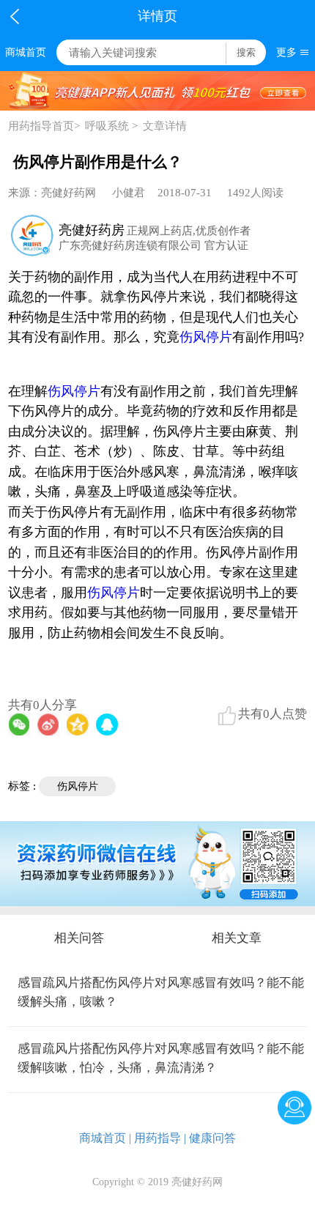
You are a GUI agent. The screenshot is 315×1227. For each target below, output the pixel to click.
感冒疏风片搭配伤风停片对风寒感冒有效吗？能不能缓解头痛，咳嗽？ (161, 992)
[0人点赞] (227, 716)
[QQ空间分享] (78, 724)
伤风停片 (205, 337)
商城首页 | (105, 1138)
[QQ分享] (107, 724)
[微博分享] (48, 724)
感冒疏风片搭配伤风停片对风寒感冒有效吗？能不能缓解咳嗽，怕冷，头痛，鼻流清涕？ (161, 1058)
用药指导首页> (44, 126)
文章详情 (165, 126)
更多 (286, 52)
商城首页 (25, 52)
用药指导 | (160, 1138)
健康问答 (212, 1138)
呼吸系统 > (111, 126)
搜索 (246, 52)
